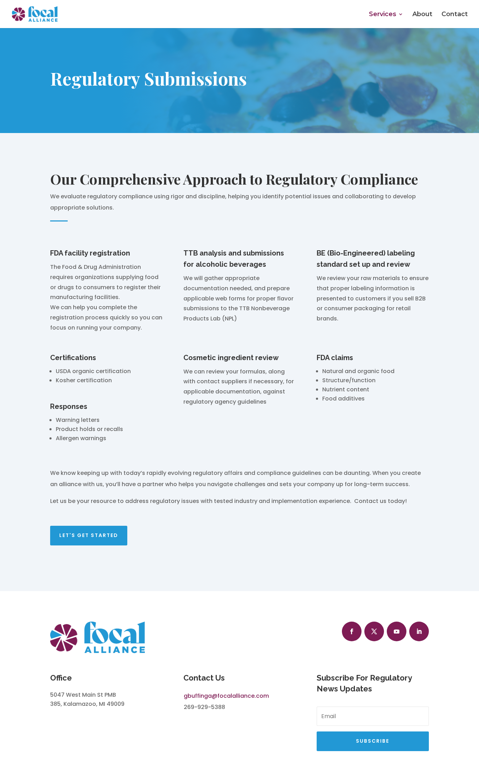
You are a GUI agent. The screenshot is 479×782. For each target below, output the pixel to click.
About (422, 15)
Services (382, 15)
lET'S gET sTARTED (88, 535)
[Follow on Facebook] (352, 631)
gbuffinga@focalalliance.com (226, 696)
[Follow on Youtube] (396, 631)
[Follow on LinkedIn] (419, 631)
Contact (454, 15)
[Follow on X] (374, 631)
